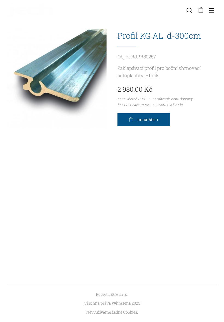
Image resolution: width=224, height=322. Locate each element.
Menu (211, 10)
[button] (189, 10)
